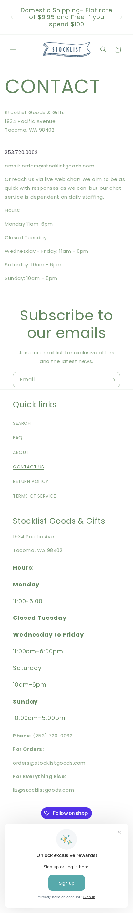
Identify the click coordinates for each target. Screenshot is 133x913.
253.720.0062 (21, 152)
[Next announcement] (121, 17)
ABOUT (21, 452)
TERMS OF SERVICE (34, 496)
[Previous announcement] (12, 17)
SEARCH (22, 423)
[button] (13, 49)
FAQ (18, 438)
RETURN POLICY (31, 481)
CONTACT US (28, 467)
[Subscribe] (113, 379)
